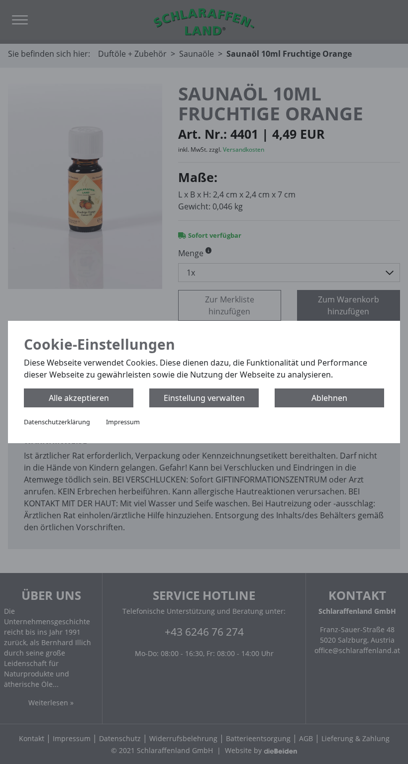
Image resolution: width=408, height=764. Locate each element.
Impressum (123, 422)
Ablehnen (329, 397)
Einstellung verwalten (204, 397)
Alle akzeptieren (79, 397)
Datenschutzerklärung (57, 422)
